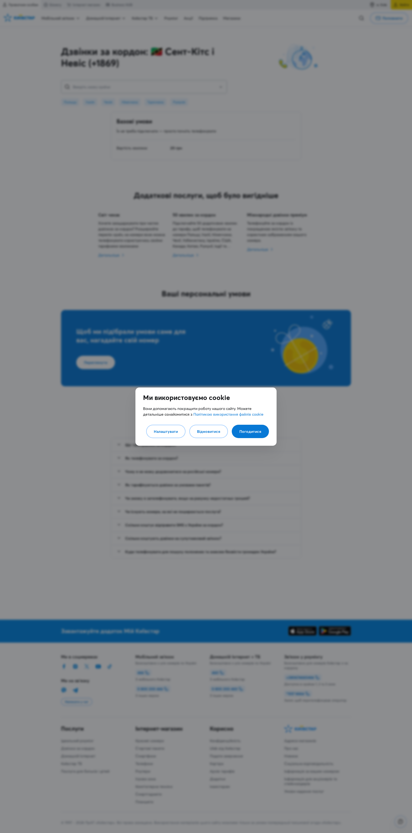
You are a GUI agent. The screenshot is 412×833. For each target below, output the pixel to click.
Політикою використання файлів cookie (228, 414)
